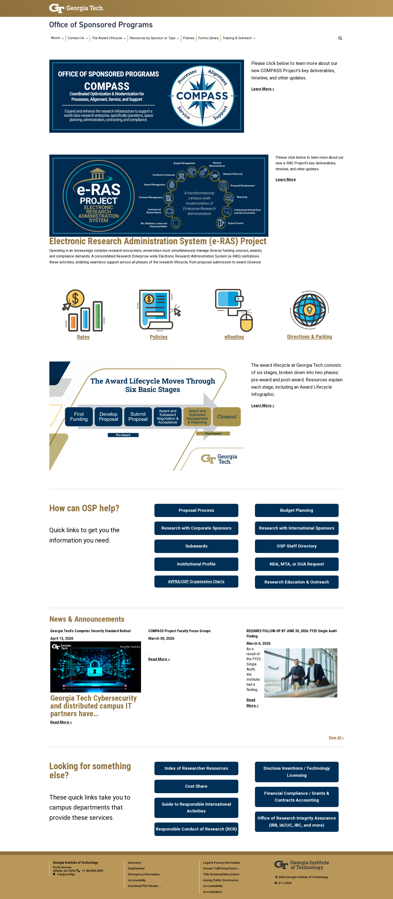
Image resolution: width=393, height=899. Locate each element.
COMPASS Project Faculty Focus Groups (179, 631)
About (55, 38)
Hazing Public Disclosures (221, 880)
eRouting (234, 337)
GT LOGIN (285, 883)
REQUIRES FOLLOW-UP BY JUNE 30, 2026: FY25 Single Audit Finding (292, 633)
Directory (134, 862)
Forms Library (209, 38)
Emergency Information (144, 874)
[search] (340, 38)
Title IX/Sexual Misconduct (221, 874)
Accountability (212, 886)
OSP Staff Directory (297, 546)
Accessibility (137, 880)
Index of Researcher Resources (196, 768)
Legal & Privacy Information (221, 862)
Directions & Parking (309, 336)
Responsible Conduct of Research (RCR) (196, 829)
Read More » (61, 722)
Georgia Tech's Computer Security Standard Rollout (90, 631)
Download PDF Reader (143, 886)
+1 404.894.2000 (92, 870)
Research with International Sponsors (296, 528)
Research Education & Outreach (297, 582)
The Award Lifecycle (107, 38)
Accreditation (212, 892)
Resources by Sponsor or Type (152, 38)
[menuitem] (161, 863)
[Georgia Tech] (301, 863)
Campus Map (66, 874)
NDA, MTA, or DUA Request (297, 564)
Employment (136, 868)
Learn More (286, 179)
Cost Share (196, 786)
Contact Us (76, 38)
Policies (188, 38)
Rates (83, 337)
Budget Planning (296, 510)
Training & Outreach (237, 38)
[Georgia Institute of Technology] (76, 6)
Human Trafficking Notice (220, 868)
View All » (336, 738)
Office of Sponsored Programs (101, 24)
